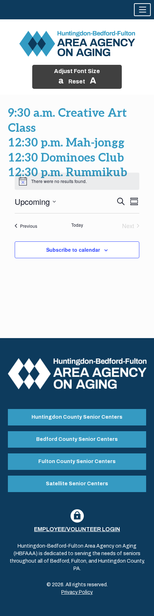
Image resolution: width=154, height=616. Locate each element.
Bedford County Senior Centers (77, 439)
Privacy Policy (77, 592)
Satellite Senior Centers (77, 483)
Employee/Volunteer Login (77, 529)
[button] (142, 9)
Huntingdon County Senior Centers (77, 417)
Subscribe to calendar (73, 249)
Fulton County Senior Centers (77, 461)
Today (77, 225)
